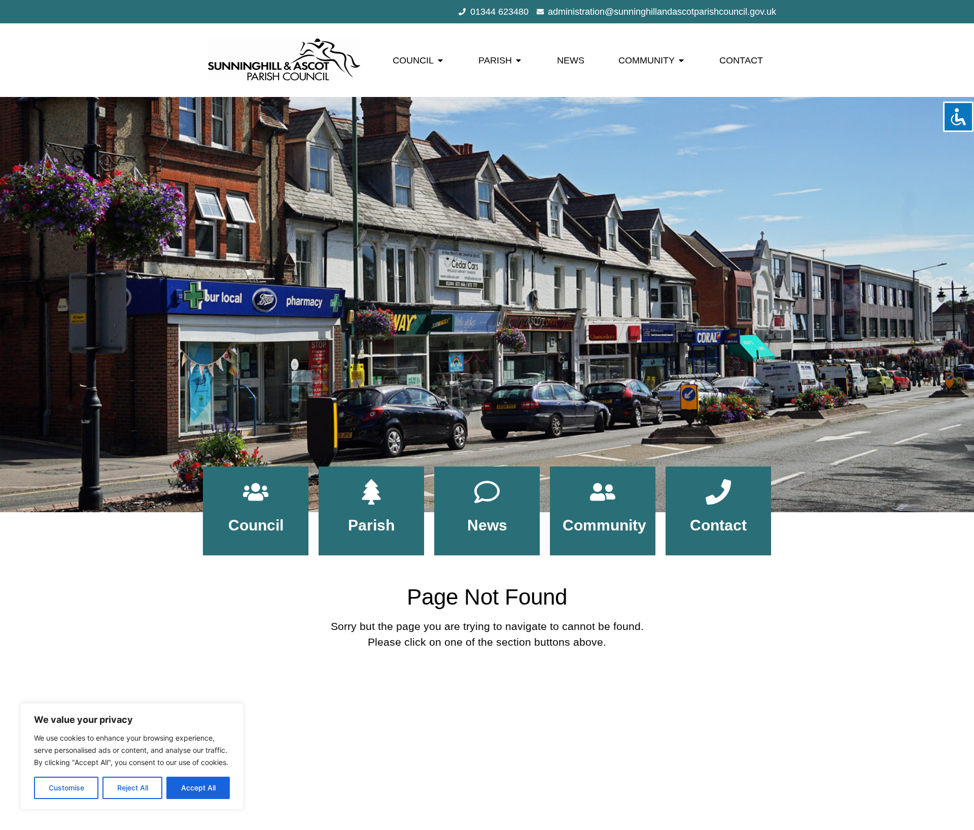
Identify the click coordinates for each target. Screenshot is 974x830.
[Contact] (718, 492)
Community (604, 525)
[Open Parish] (518, 60)
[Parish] (371, 492)
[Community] (602, 492)
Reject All (132, 787)
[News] (487, 492)
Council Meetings (484, 740)
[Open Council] (440, 60)
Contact (718, 525)
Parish (371, 525)
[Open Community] (681, 60)
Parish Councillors (484, 729)
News (487, 525)
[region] (132, 756)
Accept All (198, 787)
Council (256, 525)
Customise (66, 787)
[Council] (255, 492)
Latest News (484, 750)
